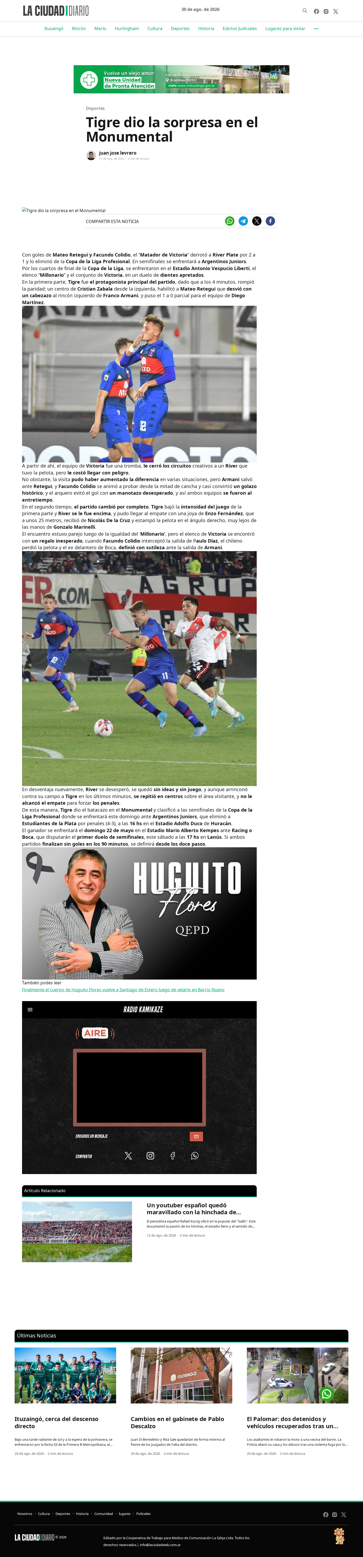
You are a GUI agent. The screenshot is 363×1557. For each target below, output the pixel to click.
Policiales (143, 1513)
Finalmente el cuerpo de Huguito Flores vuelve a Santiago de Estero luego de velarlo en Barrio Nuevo (123, 990)
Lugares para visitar (285, 28)
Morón (79, 28)
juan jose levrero (118, 153)
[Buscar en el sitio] (305, 10)
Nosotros (24, 1513)
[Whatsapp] (229, 221)
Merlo (100, 28)
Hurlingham (127, 28)
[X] (256, 221)
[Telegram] (243, 221)
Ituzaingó (54, 28)
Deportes (180, 28)
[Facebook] (270, 221)
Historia (206, 28)
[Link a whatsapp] (326, 1391)
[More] (316, 29)
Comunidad (103, 1513)
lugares (124, 1513)
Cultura (154, 28)
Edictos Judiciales (240, 28)
